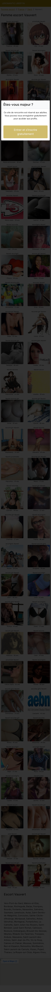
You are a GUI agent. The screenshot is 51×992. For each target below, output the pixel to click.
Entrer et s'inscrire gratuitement (25, 132)
